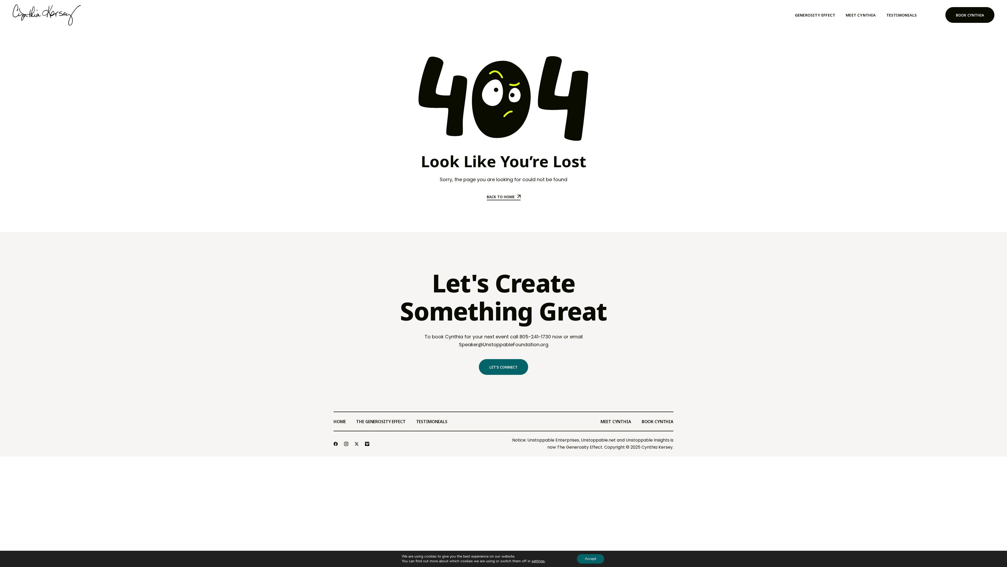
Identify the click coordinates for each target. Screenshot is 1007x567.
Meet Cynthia (861, 15)
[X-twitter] (357, 444)
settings (538, 561)
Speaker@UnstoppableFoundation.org (503, 344)
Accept (590, 558)
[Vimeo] (367, 444)
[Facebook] (336, 444)
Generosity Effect (815, 15)
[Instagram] (346, 444)
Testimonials (901, 15)
